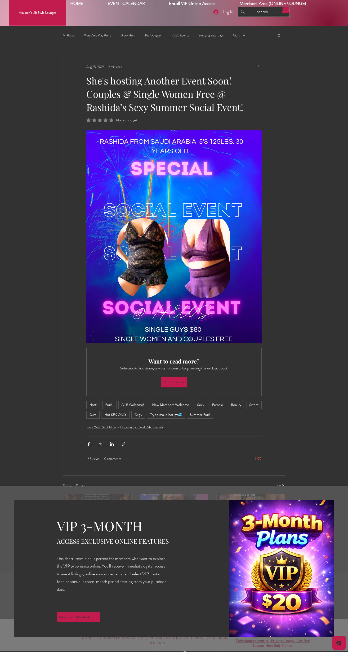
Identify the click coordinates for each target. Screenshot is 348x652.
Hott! (93, 405)
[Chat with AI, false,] (339, 643)
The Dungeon (153, 35)
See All (280, 485)
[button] (273, 4)
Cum (93, 414)
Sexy (200, 405)
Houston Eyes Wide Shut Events (141, 427)
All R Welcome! (132, 405)
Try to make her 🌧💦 (166, 414)
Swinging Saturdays (210, 35)
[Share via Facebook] (88, 444)
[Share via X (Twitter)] (100, 444)
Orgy (138, 414)
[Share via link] (123, 444)
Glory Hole (127, 35)
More (236, 35)
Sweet (254, 405)
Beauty (236, 405)
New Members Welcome (170, 405)
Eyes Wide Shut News (101, 427)
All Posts (68, 35)
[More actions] (259, 67)
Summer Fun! (200, 414)
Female (217, 405)
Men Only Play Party (97, 35)
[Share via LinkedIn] (112, 444)
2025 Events (180, 35)
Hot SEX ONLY (115, 414)
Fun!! (109, 405)
